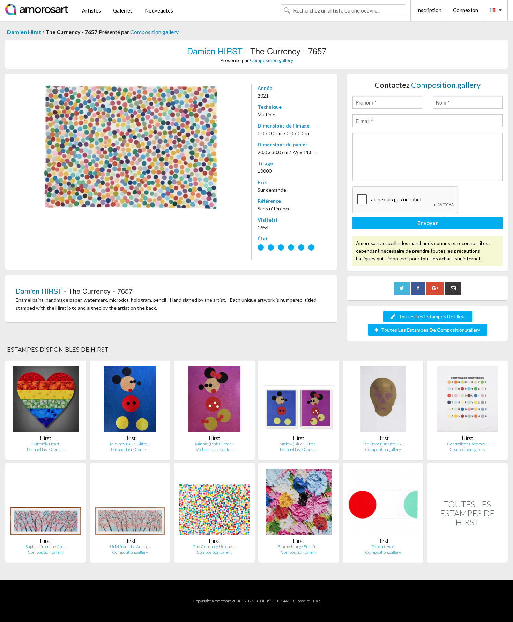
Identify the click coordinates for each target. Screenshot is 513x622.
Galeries (123, 10)
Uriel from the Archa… (130, 546)
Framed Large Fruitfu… (298, 546)
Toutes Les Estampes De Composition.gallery (430, 330)
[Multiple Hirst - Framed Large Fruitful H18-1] (299, 503)
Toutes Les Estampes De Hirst (432, 317)
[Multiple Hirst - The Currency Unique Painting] (214, 503)
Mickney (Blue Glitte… (130, 443)
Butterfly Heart (45, 443)
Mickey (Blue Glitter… (298, 443)
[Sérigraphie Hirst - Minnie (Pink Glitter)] (214, 401)
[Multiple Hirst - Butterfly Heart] (46, 401)
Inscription (428, 10)
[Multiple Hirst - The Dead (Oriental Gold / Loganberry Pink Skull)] (382, 401)
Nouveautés (159, 10)
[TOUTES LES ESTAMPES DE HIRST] (467, 555)
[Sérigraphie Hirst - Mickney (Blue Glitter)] (130, 401)
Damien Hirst (24, 32)
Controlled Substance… (467, 443)
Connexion (465, 10)
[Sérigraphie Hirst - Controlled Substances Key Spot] (467, 401)
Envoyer (427, 223)
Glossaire (301, 601)
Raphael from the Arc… (45, 546)
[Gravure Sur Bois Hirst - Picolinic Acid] (383, 503)
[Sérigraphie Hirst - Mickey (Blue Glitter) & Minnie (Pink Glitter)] (298, 401)
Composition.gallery (154, 32)
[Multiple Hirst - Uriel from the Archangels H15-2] (130, 503)
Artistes (91, 10)
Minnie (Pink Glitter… (214, 443)
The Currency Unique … (214, 546)
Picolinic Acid (382, 546)
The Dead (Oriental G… (383, 443)
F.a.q (317, 601)
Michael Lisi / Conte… (46, 449)
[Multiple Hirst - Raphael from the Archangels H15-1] (45, 503)
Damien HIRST (215, 51)
